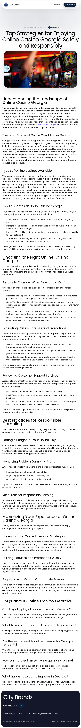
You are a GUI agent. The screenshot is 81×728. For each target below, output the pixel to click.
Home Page (9, 714)
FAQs (28, 714)
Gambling (25, 27)
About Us (55, 721)
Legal (75, 721)
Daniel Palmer (55, 27)
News (20, 714)
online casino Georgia (46, 124)
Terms (69, 721)
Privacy (62, 721)
